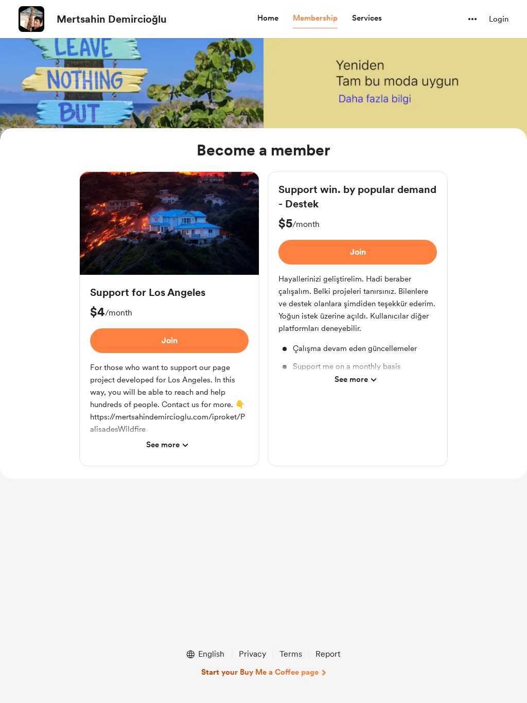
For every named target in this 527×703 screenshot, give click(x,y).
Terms (290, 654)
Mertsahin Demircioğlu (112, 19)
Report (327, 654)
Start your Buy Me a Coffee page (260, 672)
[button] (267, 18)
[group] (169, 319)
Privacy (252, 654)
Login (498, 19)
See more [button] (163, 444)
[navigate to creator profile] (31, 19)
